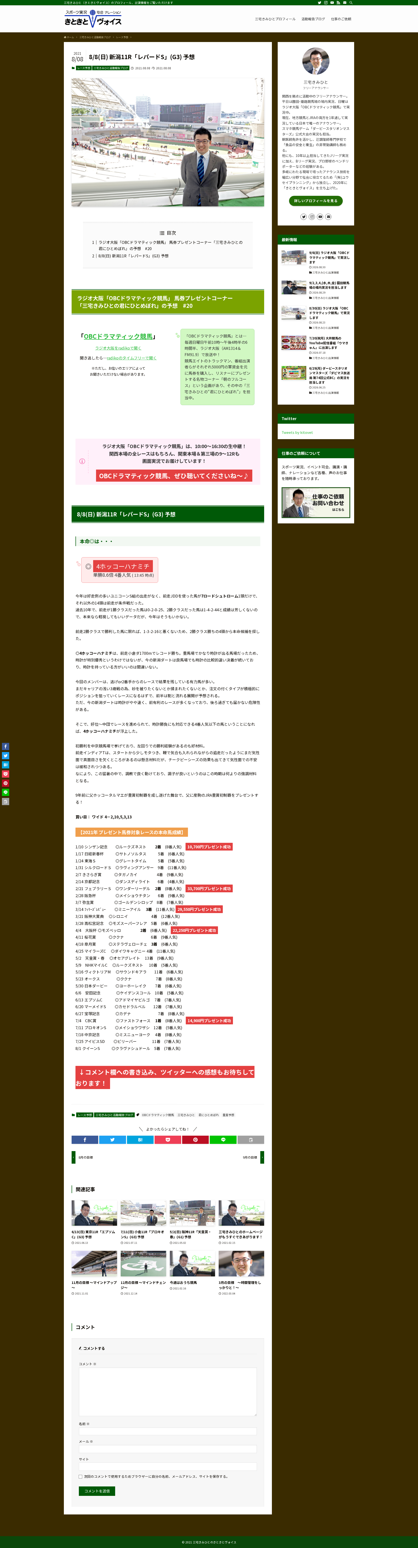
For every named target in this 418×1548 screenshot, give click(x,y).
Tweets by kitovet (297, 432)
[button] (85, 1140)
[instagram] (326, 2)
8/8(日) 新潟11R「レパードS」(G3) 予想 (133, 256)
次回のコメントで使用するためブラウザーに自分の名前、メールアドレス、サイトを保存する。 (157, 1476)
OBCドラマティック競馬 (118, 335)
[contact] (345, 2)
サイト (84, 1459)
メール (86, 1441)
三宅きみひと (186, 1115)
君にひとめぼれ (209, 1115)
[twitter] (319, 2)
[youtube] (332, 2)
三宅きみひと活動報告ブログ (111, 68)
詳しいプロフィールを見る (316, 200)
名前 (84, 1423)
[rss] (338, 2)
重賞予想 (228, 1115)
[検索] (351, 2)
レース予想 (83, 68)
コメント (88, 1363)
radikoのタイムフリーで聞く (132, 358)
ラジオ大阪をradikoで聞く (118, 348)
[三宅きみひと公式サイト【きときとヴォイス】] (93, 18)
